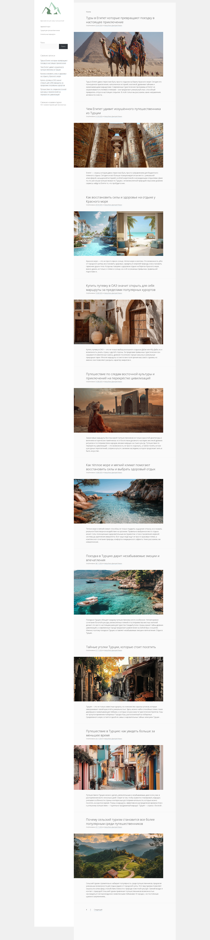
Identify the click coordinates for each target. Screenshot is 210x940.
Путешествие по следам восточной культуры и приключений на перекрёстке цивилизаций (53, 92)
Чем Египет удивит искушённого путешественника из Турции (123, 111)
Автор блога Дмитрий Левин (113, 25)
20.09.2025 (99, 205)
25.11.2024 (99, 827)
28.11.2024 (99, 563)
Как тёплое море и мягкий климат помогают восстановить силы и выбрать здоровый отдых (120, 467)
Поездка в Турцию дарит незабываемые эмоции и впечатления (122, 558)
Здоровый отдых (45, 27)
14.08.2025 (99, 472)
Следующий (98, 910)
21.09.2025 (99, 116)
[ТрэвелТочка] (51, 18)
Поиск (42, 43)
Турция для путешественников (50, 30)
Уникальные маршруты (47, 34)
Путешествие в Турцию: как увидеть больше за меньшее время (120, 733)
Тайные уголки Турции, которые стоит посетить (121, 647)
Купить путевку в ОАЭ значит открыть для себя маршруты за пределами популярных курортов (52, 82)
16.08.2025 (99, 293)
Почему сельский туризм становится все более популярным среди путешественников (120, 821)
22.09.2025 (99, 25)
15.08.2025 (99, 382)
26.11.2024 (99, 739)
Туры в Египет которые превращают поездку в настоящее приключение (120, 20)
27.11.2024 (99, 650)
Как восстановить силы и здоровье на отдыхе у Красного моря (120, 199)
